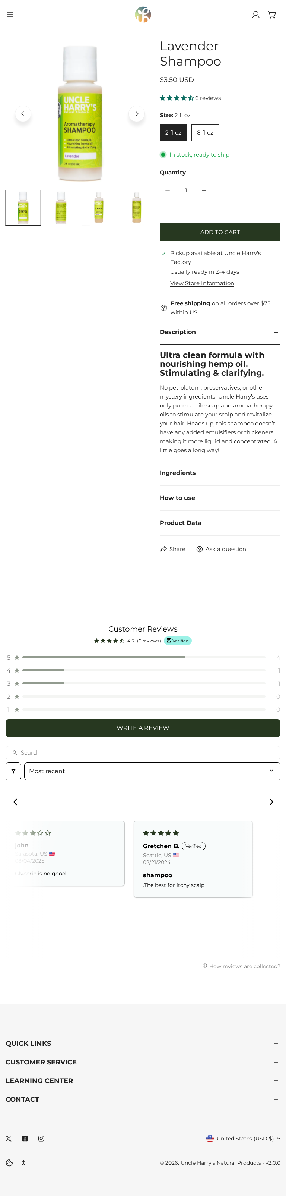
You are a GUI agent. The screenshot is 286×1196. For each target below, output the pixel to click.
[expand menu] (10, 14)
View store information (202, 283)
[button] (272, 14)
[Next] (136, 114)
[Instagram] (41, 1138)
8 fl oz (205, 132)
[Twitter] (8, 1138)
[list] (80, 112)
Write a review (143, 727)
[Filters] (13, 771)
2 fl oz (173, 132)
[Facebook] (25, 1138)
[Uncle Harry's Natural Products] (143, 14)
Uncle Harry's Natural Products (222, 1162)
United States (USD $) (245, 1138)
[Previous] (23, 114)
